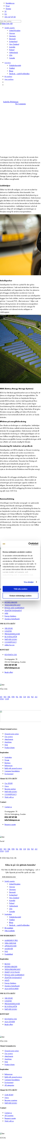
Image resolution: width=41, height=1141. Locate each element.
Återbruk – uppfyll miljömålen (19, 925)
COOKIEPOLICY (11, 642)
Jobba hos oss (9, 645)
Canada (12, 911)
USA (2, 699)
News (7, 786)
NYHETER (8, 631)
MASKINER (9, 949)
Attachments (9, 739)
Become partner (10, 789)
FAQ (6, 745)
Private (7, 760)
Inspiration (8, 757)
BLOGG (7, 964)
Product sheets (10, 747)
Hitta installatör (10, 931)
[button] (8, 877)
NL (17, 697)
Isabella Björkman (10, 102)
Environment (9, 774)
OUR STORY (9, 1095)
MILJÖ (7, 980)
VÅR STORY (9, 628)
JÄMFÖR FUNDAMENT (13, 610)
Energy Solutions (10, 616)
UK (28, 697)
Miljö (6, 613)
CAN (7, 699)
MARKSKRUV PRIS (11, 940)
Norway (12, 887)
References (9, 765)
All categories (9, 1085)
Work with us (9, 797)
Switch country (10, 881)
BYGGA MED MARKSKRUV (14, 608)
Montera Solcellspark (12, 619)
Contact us (8, 807)
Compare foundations (12, 771)
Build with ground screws (13, 768)
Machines (8, 742)
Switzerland (13, 895)
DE (20, 697)
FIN (13, 697)
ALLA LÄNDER (10, 1022)
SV (1, 697)
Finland (11, 903)
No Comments (20, 104)
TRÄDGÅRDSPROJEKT (12, 605)
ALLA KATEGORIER (11, 989)
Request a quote (10, 824)
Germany (12, 889)
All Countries (9, 1115)
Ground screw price (12, 734)
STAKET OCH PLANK (12, 972)
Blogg (11, 922)
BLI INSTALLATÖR (11, 637)
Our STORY (9, 783)
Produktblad (9, 954)
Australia (12, 900)
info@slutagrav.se (12, 667)
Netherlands (13, 906)
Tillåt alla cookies (20, 589)
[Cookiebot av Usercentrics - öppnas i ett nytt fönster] (28, 543)
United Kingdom (14, 884)
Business (7, 763)
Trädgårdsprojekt (15, 917)
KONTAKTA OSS (11, 655)
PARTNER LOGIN (11, 639)
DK (9, 697)
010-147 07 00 (11, 665)
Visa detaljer (29, 582)
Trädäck (12, 920)
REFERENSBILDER (11, 602)
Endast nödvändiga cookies (21, 596)
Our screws (9, 736)
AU (36, 697)
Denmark (12, 892)
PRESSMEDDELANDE (12, 634)
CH (24, 697)
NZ (32, 697)
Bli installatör (9, 928)
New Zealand (14, 898)
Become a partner (11, 1100)
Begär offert (9, 672)
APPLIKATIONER (10, 946)
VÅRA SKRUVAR (10, 943)
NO (5, 697)
